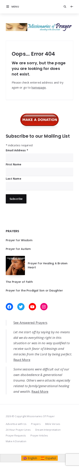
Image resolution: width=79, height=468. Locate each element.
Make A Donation (16, 441)
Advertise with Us (16, 424)
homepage (38, 87)
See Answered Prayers (30, 322)
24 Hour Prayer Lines (18, 429)
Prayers (35, 424)
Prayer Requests (16, 435)
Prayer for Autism (18, 249)
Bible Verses (52, 424)
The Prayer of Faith (19, 282)
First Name (13, 164)
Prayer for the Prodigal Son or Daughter (34, 290)
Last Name (13, 178)
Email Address (17, 150)
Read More (21, 359)
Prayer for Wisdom (19, 240)
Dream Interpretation (48, 429)
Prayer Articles (39, 435)
